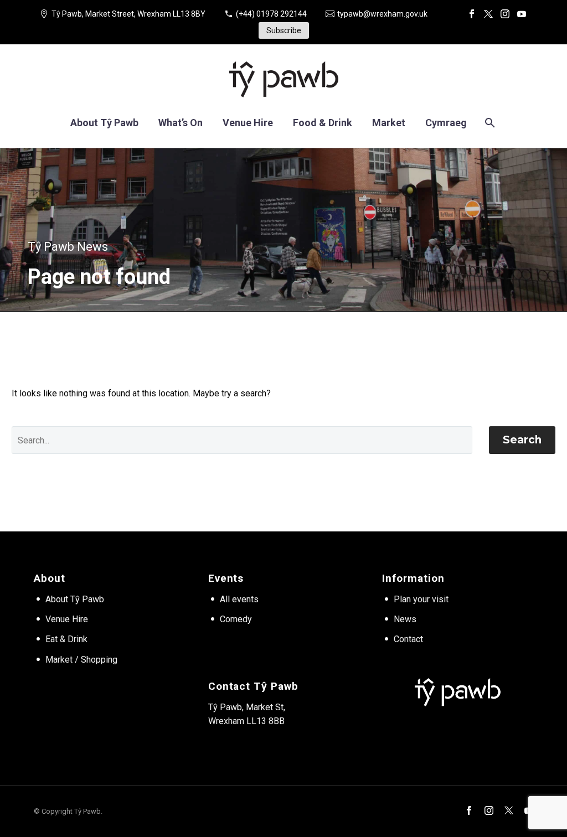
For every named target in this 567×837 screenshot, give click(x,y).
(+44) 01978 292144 (271, 13)
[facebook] (469, 810)
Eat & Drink (66, 639)
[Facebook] (471, 13)
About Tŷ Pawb (104, 122)
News (405, 619)
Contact (408, 639)
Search (522, 439)
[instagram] (488, 810)
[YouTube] (521, 13)
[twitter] (508, 810)
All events (239, 599)
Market (388, 122)
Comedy (236, 619)
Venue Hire (66, 619)
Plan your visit (421, 599)
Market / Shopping (81, 659)
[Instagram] (505, 13)
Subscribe (283, 30)
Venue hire (248, 122)
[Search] (489, 123)
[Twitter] (488, 13)
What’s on (180, 122)
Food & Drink (322, 122)
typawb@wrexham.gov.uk (382, 13)
